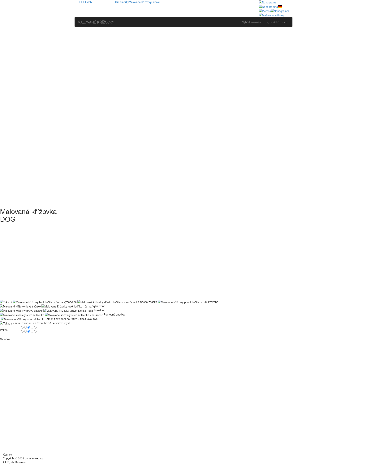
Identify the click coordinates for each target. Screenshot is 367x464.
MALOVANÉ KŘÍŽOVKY (96, 21)
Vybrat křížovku (251, 22)
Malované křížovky (140, 2)
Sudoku (156, 2)
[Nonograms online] (267, 2)
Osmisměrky (121, 2)
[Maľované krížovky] (272, 15)
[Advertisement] (183, 57)
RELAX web (84, 2)
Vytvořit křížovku (277, 22)
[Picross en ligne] (265, 10)
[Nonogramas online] (268, 6)
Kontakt (7, 454)
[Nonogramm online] (280, 6)
